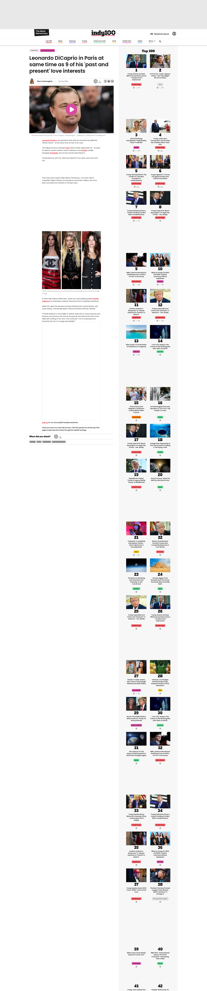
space (160, 487)
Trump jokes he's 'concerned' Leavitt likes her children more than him (160, 141)
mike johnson (136, 281)
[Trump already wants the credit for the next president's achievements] (136, 162)
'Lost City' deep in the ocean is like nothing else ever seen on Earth (160, 346)
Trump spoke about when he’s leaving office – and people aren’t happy (136, 817)
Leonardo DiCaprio (49, 140)
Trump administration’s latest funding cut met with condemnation (136, 213)
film (160, 690)
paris (39, 460)
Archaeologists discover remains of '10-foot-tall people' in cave (160, 408)
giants (160, 417)
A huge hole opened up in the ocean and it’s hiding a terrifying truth (160, 445)
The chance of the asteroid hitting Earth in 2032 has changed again (136, 753)
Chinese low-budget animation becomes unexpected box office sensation (160, 682)
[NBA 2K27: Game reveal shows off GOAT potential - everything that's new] (160, 940)
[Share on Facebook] (105, 81)
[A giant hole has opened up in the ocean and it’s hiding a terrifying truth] (160, 430)
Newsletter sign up (161, 34)
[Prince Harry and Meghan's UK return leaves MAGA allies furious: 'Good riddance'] (136, 393)
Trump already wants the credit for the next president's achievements (136, 177)
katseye (160, 281)
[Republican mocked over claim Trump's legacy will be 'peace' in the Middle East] (136, 465)
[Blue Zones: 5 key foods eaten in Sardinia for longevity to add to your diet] (136, 332)
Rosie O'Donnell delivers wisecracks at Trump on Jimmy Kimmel (136, 718)
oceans (160, 452)
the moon (136, 589)
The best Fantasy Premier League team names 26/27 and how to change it (160, 891)
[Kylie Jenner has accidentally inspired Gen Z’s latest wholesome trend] (136, 667)
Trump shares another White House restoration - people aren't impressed (136, 77)
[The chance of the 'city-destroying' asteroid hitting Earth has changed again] (136, 738)
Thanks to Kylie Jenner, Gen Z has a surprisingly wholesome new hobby (136, 682)
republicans (136, 317)
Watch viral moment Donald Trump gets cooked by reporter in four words (160, 544)
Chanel (84, 150)
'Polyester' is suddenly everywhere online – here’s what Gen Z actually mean (136, 544)
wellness (136, 351)
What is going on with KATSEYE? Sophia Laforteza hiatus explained (160, 275)
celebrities (46, 460)
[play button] (71, 109)
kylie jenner (136, 690)
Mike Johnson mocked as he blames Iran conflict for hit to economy (136, 274)
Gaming (72, 41)
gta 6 (160, 84)
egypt (160, 589)
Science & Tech (100, 41)
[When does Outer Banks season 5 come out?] (136, 940)
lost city (160, 351)
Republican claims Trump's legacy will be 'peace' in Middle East (136, 480)
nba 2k (160, 963)
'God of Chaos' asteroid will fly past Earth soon (160, 479)
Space (136, 760)
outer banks (136, 963)
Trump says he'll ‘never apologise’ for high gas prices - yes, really (160, 213)
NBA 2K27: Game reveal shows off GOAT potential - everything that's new (160, 956)
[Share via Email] (112, 81)
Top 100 (49, 41)
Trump (84, 41)
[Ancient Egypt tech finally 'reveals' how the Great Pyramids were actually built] (160, 565)
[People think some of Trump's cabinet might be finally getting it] (160, 977)
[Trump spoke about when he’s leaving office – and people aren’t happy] (136, 801)
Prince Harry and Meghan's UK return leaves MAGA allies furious (136, 409)
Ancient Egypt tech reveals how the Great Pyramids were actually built (160, 581)
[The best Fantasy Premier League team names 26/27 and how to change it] (160, 875)
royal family (136, 417)
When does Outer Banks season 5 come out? (136, 954)
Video (140, 41)
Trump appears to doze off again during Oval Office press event (160, 176)
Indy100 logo (103, 33)
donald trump (136, 84)
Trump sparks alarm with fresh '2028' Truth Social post (136, 890)
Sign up (45, 441)
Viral (114, 41)
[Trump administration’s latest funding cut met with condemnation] (136, 198)
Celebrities (126, 41)
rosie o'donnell (136, 725)
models (32, 460)
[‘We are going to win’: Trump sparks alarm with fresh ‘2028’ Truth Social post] (136, 875)
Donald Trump (136, 217)
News (60, 41)
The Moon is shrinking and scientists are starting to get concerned (136, 581)
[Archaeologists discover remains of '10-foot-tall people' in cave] (160, 393)
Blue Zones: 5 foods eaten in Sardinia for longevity (136, 346)
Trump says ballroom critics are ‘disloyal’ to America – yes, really (160, 310)
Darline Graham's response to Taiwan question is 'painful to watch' (136, 311)
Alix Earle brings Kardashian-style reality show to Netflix (136, 140)
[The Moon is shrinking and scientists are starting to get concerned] (136, 565)
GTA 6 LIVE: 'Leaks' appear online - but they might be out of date (160, 76)
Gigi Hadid (54, 153)
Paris (67, 148)
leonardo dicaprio (47, 50)
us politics (160, 552)
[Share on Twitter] (108, 81)
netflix (136, 147)
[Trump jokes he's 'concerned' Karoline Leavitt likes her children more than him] (160, 126)
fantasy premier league (160, 899)
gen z (136, 552)
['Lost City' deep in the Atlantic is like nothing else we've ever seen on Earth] (160, 332)
